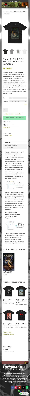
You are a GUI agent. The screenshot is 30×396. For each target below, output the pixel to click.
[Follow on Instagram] (16, 387)
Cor (4, 98)
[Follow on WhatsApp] (27, 387)
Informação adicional (11, 145)
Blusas (8, 11)
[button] (24, 20)
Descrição (7, 142)
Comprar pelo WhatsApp (14, 118)
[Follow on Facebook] (12, 387)
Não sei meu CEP (6, 127)
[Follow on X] (23, 387)
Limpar (25, 104)
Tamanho (5, 101)
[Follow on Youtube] (19, 387)
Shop (4, 11)
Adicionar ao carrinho (13, 114)
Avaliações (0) (9, 148)
